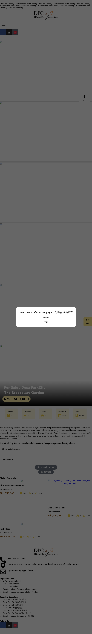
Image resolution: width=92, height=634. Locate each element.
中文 (46, 322)
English (46, 317)
